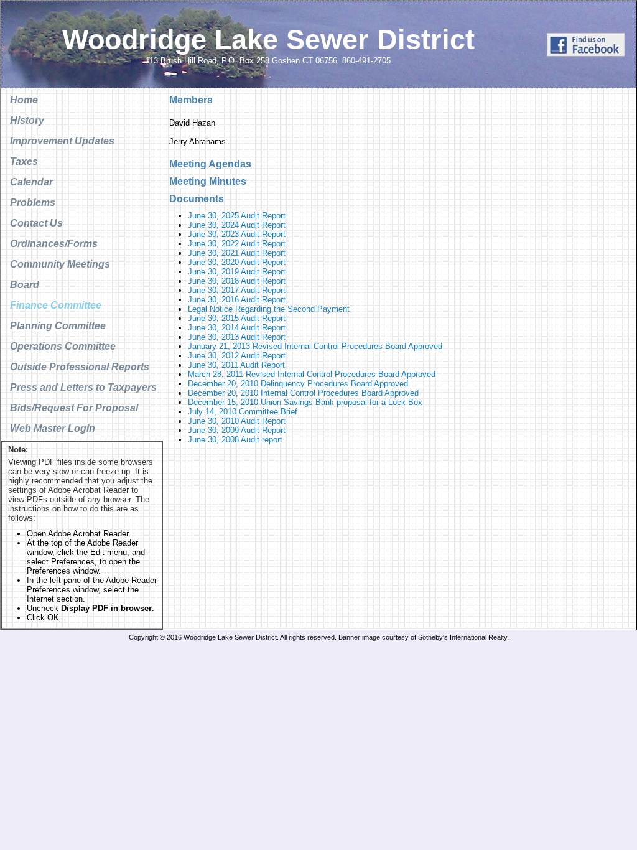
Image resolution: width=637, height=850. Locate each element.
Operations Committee (63, 346)
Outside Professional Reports (79, 367)
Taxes (24, 161)
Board (24, 284)
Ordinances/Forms (54, 243)
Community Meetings (60, 264)
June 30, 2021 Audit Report (237, 253)
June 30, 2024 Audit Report (237, 225)
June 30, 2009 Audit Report (237, 430)
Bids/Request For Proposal (74, 408)
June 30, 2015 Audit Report (237, 318)
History (27, 120)
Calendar (31, 182)
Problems (32, 202)
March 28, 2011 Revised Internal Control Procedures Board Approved (311, 374)
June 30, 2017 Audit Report (237, 290)
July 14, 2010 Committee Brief (242, 411)
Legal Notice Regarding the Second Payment (269, 309)
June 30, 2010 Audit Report (237, 421)
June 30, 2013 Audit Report (237, 337)
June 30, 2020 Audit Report (237, 262)
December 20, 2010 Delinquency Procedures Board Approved (298, 383)
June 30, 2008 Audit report (235, 439)
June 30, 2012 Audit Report (237, 355)
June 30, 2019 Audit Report (237, 271)
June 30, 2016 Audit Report (237, 299)
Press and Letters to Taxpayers (83, 387)
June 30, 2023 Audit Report (237, 234)
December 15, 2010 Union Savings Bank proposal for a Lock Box (305, 402)
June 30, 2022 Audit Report (237, 243)
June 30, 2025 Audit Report (237, 215)
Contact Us (36, 223)
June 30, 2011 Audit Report (236, 365)
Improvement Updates (62, 141)
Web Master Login (52, 428)
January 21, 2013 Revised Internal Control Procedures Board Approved (315, 346)
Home (24, 100)
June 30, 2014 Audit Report (237, 327)
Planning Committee (58, 325)
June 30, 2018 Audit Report (237, 281)
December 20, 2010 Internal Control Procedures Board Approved (303, 393)
